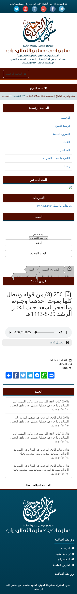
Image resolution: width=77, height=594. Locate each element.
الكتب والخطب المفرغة (56, 158)
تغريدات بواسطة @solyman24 (54, 205)
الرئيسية (65, 117)
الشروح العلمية (61, 134)
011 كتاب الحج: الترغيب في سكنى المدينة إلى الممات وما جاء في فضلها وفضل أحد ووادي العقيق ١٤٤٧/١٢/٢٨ (39, 437)
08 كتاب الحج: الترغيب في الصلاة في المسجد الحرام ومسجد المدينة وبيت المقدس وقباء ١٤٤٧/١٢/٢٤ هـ (41, 453)
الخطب (66, 142)
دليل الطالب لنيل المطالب (54, 276)
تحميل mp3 (58, 342)
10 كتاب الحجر (24, 276)
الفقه (32, 269)
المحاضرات (63, 150)
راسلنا (66, 166)
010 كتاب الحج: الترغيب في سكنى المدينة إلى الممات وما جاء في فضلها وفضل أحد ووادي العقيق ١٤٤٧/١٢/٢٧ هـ (39, 405)
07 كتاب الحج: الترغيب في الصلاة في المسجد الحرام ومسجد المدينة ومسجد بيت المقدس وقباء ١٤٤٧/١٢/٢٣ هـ (40, 469)
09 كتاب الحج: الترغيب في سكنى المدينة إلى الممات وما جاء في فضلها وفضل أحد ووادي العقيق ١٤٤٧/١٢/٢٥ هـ (39, 421)
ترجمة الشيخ (62, 125)
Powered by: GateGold (38, 484)
